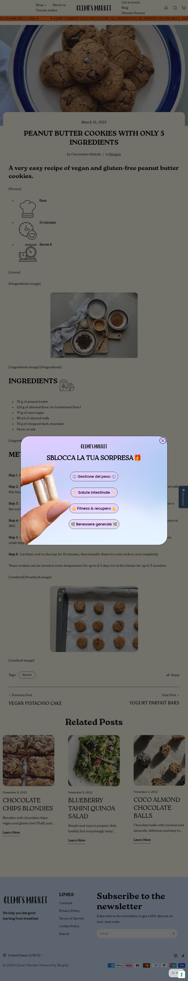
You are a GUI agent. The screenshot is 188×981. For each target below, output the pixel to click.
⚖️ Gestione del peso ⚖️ (94, 476)
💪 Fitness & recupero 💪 (94, 508)
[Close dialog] (163, 440)
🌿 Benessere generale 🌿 (94, 524)
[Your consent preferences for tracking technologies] (181, 974)
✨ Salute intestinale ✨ (94, 492)
